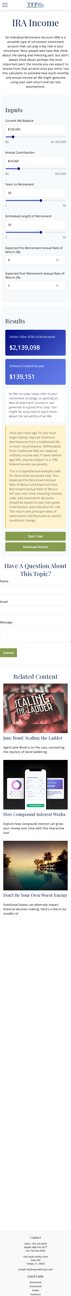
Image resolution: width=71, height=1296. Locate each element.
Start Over (35, 536)
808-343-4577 (39, 1247)
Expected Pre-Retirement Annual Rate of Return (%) (34, 250)
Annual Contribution (19, 152)
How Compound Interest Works (34, 814)
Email (4, 602)
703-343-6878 (39, 1243)
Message (6, 622)
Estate (35, 1290)
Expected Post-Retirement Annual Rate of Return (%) (34, 275)
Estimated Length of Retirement (28, 216)
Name (4, 581)
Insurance (35, 1294)
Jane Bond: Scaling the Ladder (33, 738)
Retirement (35, 1282)
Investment (36, 1286)
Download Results (35, 547)
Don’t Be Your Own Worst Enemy (35, 895)
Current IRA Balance (19, 121)
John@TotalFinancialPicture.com (35, 1269)
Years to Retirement (19, 184)
